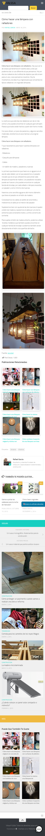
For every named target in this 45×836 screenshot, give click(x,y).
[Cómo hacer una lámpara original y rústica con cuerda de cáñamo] (11, 426)
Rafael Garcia (10, 27)
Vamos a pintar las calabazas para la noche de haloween (10, 502)
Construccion (7, 596)
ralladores (21, 449)
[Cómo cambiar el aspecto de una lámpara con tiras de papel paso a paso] (30, 426)
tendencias (6, 631)
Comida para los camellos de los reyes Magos (20, 634)
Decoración (6, 13)
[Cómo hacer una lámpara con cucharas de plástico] (30, 376)
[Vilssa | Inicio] (11, 3)
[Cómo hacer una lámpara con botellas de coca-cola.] (11, 401)
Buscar (33, 8)
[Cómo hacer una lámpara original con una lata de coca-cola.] (11, 376)
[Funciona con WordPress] (16, 829)
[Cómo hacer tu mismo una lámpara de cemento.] (30, 401)
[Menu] (42, 3)
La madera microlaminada (12, 665)
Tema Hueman (33, 829)
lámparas (13, 449)
